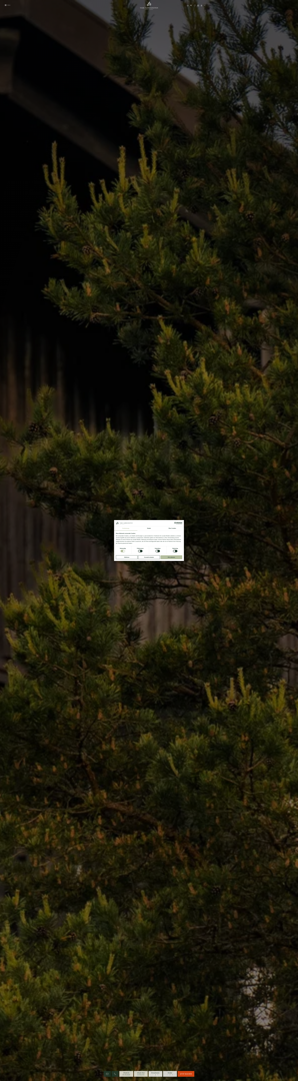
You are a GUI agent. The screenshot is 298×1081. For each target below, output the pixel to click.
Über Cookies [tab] (172, 528)
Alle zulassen (171, 557)
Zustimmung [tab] (125, 528)
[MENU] (5, 5)
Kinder (170, 1073)
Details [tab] (149, 528)
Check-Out (141, 1073)
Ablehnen (126, 557)
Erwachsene (155, 1073)
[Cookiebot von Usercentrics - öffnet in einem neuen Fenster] (175, 523)
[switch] (140, 551)
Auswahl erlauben (149, 557)
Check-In (126, 1073)
